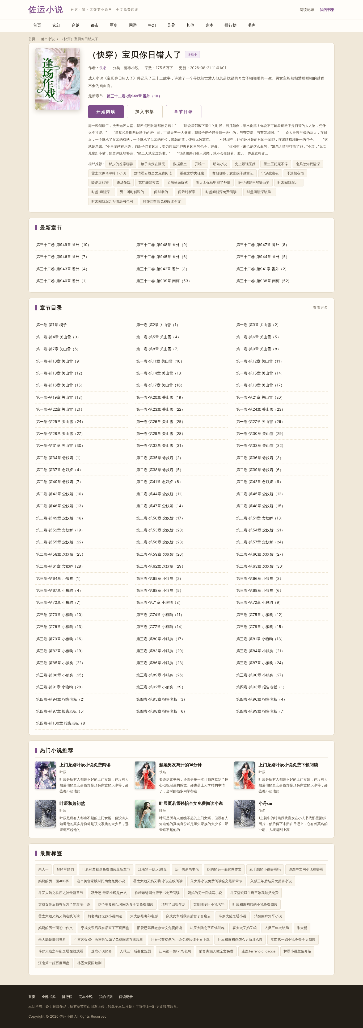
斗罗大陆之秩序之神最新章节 (60, 893)
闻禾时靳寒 (187, 192)
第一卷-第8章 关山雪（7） (158, 349)
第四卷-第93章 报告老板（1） (261, 687)
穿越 (75, 25)
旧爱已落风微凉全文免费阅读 (159, 928)
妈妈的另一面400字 (53, 881)
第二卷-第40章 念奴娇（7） (59, 481)
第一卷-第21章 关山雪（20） (260, 397)
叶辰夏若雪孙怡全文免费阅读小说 (191, 803)
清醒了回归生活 (173, 904)
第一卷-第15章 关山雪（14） (260, 373)
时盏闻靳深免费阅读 (222, 192)
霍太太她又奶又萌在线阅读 (59, 916)
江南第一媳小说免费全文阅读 (293, 940)
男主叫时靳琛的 (133, 192)
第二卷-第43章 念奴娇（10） (60, 494)
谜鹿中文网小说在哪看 (306, 869)
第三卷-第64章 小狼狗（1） (59, 578)
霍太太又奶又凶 (245, 928)
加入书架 (144, 111)
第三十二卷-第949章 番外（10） (134, 96)
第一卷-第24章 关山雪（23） (260, 409)
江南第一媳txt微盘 (152, 869)
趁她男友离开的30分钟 (180, 765)
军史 (114, 25)
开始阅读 (106, 111)
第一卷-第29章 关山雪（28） (160, 433)
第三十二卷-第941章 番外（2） (262, 269)
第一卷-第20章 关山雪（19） (160, 397)
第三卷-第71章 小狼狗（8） (159, 602)
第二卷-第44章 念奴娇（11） (160, 494)
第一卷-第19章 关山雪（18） (60, 397)
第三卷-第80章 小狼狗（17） (160, 638)
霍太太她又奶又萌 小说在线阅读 (158, 881)
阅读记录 (306, 9)
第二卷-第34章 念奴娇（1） (59, 457)
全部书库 (49, 996)
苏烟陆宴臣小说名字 (209, 904)
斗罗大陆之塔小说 (232, 916)
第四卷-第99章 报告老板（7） (261, 711)
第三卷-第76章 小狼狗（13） (60, 626)
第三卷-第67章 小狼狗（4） (59, 590)
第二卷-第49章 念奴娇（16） (60, 518)
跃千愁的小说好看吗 (265, 869)
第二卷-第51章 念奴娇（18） (260, 518)
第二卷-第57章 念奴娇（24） (260, 542)
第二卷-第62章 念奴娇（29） (160, 566)
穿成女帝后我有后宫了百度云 (188, 916)
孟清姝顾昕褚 (177, 183)
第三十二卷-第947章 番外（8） (262, 244)
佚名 (103, 67)
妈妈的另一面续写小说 (205, 893)
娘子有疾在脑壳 (153, 164)
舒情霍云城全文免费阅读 (153, 173)
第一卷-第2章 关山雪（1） (158, 324)
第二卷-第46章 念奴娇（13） (60, 505)
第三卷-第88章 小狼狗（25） (60, 675)
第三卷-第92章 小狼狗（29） (160, 687)
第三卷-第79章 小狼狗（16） (60, 638)
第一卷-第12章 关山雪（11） (260, 361)
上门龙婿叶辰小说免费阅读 (85, 765)
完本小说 (85, 996)
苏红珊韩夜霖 (148, 183)
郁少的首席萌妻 (121, 164)
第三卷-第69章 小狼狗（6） (259, 590)
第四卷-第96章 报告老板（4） (261, 699)
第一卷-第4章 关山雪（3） (58, 337)
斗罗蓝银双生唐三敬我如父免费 (254, 893)
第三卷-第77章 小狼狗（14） (160, 626)
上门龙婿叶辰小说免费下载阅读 (288, 765)
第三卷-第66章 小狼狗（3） (259, 578)
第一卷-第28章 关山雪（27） (60, 433)
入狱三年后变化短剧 (135, 951)
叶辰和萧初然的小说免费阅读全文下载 (180, 940)
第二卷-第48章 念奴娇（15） (260, 505)
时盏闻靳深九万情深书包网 (113, 201)
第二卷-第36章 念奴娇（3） (259, 457)
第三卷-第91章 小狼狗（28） (60, 687)
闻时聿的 (162, 192)
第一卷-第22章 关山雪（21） (60, 409)
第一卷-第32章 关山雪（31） (160, 445)
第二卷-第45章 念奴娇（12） (260, 494)
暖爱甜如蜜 (100, 183)
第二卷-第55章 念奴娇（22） (60, 542)
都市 (95, 25)
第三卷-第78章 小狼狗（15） (260, 626)
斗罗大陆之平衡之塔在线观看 (60, 951)
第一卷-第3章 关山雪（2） (258, 324)
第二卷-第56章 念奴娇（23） (160, 542)
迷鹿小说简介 (101, 951)
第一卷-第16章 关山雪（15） (60, 385)
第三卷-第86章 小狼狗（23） (160, 662)
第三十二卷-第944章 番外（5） (262, 256)
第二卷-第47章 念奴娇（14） (160, 505)
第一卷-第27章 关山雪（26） (260, 421)
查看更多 (320, 308)
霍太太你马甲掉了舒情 (213, 183)
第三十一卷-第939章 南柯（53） (164, 280)
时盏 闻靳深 (101, 192)
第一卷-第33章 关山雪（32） (260, 445)
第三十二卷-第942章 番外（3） (162, 269)
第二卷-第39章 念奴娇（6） (259, 469)
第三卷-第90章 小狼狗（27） (260, 675)
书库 (252, 25)
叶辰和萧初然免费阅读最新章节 (106, 869)
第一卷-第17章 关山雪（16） (160, 385)
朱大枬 (302, 928)
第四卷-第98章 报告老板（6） (161, 711)
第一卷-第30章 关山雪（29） (260, 433)
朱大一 (43, 869)
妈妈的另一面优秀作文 (224, 869)
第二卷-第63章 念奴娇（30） (261, 566)
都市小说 (48, 39)
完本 (209, 25)
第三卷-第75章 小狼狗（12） (260, 614)
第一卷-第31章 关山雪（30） (60, 445)
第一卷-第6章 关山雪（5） (258, 337)
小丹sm (265, 803)
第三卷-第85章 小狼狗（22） (60, 662)
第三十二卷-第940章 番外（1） (62, 280)
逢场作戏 (123, 183)
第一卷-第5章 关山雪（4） (158, 337)
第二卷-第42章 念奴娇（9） (259, 481)
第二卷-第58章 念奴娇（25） (60, 554)
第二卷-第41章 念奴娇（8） (159, 481)
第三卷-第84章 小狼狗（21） (260, 650)
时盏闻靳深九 (288, 183)
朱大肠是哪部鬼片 (52, 940)
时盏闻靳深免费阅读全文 (163, 201)
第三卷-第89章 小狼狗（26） (160, 675)
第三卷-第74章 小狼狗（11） (160, 614)
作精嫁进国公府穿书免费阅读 (157, 893)
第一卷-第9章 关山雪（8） (258, 349)
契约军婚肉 (65, 869)
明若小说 (220, 164)
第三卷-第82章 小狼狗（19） (60, 650)
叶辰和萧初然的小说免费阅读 (255, 904)
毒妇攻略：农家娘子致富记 (233, 173)
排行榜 (231, 25)
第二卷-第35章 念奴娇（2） (159, 457)
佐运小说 (46, 9)
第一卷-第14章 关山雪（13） (160, 373)
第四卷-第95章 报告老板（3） (161, 699)
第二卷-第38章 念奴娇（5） (159, 469)
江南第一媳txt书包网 (175, 951)
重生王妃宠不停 (276, 164)
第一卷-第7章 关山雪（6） (58, 349)
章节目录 (183, 111)
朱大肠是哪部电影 (144, 916)
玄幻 (56, 25)
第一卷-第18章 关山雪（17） (260, 385)
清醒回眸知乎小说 (268, 916)
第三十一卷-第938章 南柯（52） (264, 280)
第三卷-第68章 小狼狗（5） (159, 590)
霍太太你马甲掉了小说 (108, 173)
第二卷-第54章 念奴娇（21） (260, 530)
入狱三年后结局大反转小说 (271, 881)
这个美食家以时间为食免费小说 (101, 881)
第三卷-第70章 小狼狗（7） (59, 602)
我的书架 (327, 9)
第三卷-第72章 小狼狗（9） (259, 602)
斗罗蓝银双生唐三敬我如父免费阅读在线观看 (108, 940)
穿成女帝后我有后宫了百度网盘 (105, 928)
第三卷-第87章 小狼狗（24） (260, 662)
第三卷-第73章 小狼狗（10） (60, 614)
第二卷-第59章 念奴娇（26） (160, 554)
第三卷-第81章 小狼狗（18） (260, 638)
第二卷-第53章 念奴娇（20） (160, 530)
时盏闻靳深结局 (260, 192)
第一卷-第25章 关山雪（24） (60, 421)
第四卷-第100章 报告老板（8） (62, 723)
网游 (133, 25)
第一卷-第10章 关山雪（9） (59, 361)
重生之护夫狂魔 (192, 173)
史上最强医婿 (245, 164)
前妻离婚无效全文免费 (216, 951)
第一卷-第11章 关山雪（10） (160, 361)
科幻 (152, 25)
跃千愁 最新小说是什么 (109, 893)
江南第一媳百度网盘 (53, 963)
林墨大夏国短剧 (89, 963)
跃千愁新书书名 (187, 869)
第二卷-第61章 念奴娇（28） (60, 566)
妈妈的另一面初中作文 (55, 928)
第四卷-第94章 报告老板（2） (61, 699)
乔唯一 (200, 164)
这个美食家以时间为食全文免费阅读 (125, 904)
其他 (190, 25)
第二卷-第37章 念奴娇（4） (59, 469)
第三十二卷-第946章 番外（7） (62, 256)
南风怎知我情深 (308, 164)
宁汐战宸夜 (270, 173)
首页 (37, 25)
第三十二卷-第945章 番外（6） (162, 256)
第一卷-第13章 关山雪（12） (60, 373)
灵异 (171, 25)
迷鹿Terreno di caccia (259, 951)
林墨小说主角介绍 (297, 951)
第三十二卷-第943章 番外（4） (62, 269)
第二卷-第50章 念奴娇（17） (160, 518)
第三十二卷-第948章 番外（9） (162, 244)
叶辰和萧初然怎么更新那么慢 (240, 940)
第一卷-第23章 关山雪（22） (160, 409)
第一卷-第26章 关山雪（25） (160, 421)
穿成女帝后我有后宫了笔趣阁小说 (64, 904)
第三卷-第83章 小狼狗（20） (160, 650)
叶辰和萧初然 (72, 803)
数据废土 (180, 164)
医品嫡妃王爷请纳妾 (253, 183)
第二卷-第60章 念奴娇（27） (260, 554)
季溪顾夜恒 (295, 173)
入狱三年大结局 (277, 928)
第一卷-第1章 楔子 (51, 324)
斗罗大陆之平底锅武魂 (207, 928)
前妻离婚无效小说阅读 (105, 916)
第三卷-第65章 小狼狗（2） (159, 578)
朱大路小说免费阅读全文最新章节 (216, 881)
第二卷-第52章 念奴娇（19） (60, 530)
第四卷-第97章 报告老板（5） (61, 711)
